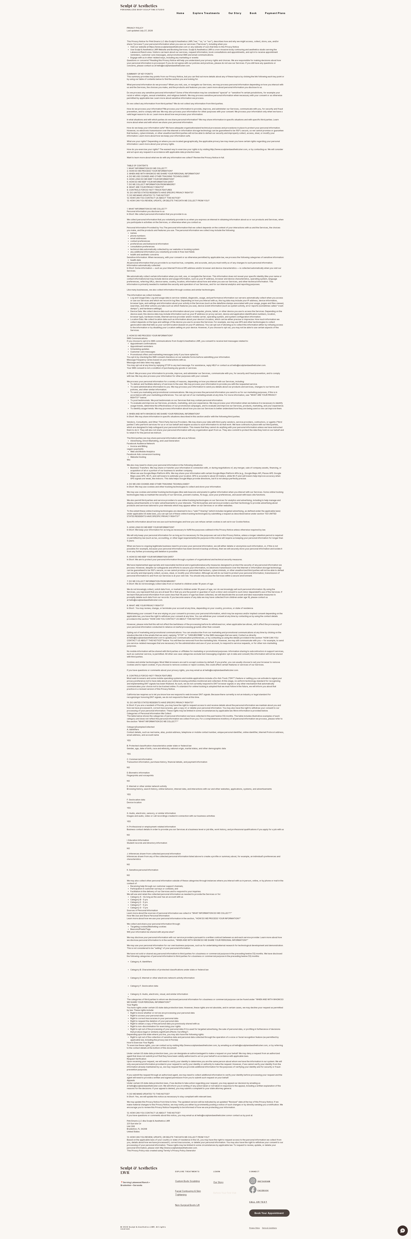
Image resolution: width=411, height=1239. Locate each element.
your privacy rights (165, 144)
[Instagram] (252, 1180)
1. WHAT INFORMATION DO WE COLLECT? (147, 168)
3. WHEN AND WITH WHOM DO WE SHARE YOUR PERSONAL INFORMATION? (163, 173)
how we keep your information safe (173, 136)
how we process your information (187, 114)
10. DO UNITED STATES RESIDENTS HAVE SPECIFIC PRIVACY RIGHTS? (160, 192)
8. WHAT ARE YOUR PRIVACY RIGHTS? (145, 187)
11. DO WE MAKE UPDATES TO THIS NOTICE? (148, 195)
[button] (206, 13)
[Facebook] (252, 1189)
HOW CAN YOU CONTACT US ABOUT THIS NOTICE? (175, 619)
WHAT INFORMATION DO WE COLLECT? (158, 721)
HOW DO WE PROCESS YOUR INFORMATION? (218, 918)
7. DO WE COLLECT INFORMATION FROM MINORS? (151, 184)
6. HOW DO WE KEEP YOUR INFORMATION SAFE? (150, 182)
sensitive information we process (188, 98)
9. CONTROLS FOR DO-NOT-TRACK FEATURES (149, 190)
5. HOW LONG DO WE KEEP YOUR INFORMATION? (150, 179)
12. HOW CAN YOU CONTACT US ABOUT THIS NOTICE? (153, 198)
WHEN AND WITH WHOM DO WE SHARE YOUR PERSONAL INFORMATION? (211, 940)
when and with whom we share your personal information (165, 122)
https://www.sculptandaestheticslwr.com (168, 47)
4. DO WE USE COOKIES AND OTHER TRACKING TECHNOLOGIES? (158, 176)
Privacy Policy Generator (184, 1150)
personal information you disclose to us (243, 87)
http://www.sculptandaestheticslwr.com (228, 149)
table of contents (147, 79)
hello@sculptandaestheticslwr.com (173, 65)
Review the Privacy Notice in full (209, 157)
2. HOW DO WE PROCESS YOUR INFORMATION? (150, 171)
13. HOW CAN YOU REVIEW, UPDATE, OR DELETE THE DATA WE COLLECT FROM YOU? (168, 200)
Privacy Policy (254, 1228)
